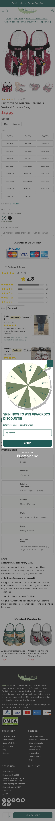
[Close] (50, 363)
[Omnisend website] (27, 454)
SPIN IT (27, 443)
